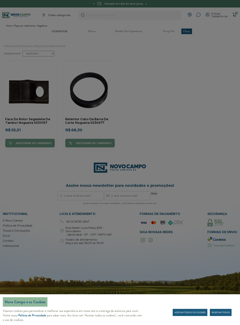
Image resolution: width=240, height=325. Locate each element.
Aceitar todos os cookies (190, 312)
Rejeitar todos (221, 312)
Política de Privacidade (32, 315)
